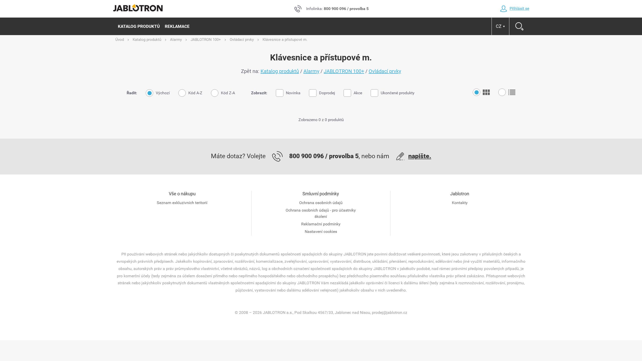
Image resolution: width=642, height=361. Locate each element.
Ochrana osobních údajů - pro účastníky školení (321, 213)
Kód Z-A (228, 93)
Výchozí (163, 93)
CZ (500, 26)
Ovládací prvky (385, 71)
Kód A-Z (195, 93)
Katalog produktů (139, 26)
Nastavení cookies (321, 231)
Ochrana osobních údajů (321, 202)
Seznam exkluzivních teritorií (182, 202)
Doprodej (327, 93)
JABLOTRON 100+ (344, 71)
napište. (419, 156)
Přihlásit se (519, 8)
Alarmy (311, 71)
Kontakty (460, 202)
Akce (358, 93)
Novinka (293, 93)
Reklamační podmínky (321, 224)
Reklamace (177, 26)
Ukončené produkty (398, 93)
